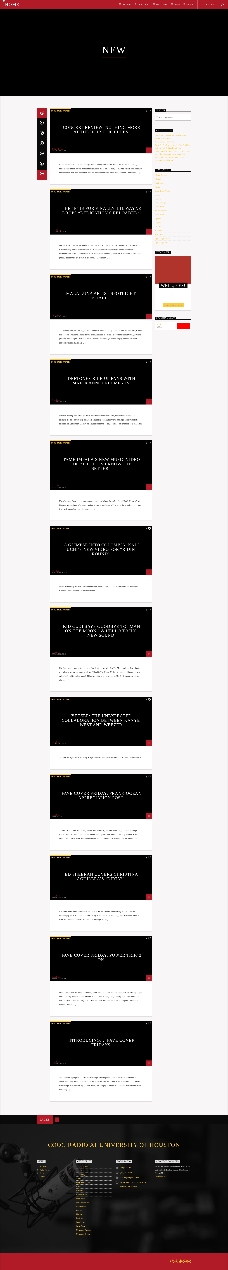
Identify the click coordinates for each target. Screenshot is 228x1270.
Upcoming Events (161, 243)
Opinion (158, 219)
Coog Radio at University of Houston (114, 1145)
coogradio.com (125, 1168)
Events (157, 195)
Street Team (159, 235)
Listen (209, 4)
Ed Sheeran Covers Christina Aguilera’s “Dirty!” (101, 876)
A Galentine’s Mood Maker (165, 142)
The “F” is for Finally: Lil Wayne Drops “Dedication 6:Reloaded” (101, 210)
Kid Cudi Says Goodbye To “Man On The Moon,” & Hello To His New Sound (101, 631)
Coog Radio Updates (60, 111)
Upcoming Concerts (162, 239)
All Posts (126, 4)
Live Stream (162, 4)
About (177, 4)
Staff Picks (159, 231)
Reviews (158, 227)
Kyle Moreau (56, 315)
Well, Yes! (163, 324)
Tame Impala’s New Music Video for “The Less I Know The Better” (101, 464)
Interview (158, 199)
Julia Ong (55, 486)
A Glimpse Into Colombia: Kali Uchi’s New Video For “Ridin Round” (101, 549)
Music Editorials (161, 211)
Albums (158, 179)
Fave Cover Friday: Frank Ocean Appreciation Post (102, 795)
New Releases (160, 215)
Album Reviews (161, 175)
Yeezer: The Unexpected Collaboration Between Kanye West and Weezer (101, 720)
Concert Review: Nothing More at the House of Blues (101, 129)
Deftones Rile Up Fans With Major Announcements (101, 380)
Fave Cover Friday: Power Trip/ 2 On (101, 957)
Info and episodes (173, 305)
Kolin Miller (56, 230)
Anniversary (159, 183)
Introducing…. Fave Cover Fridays (101, 1042)
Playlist (158, 223)
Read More (159, 1176)
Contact (190, 4)
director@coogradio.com (129, 1178)
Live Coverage (160, 203)
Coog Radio (56, 400)
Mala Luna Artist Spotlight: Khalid (101, 295)
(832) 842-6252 (126, 1173)
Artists (157, 187)
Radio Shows (143, 4)
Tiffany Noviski (57, 149)
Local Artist (159, 207)
